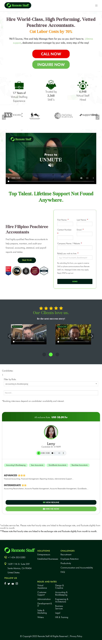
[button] (44, 355)
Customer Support (41, 593)
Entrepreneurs (43, 554)
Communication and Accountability (77, 567)
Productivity (66, 563)
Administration (44, 599)
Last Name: (82, 220)
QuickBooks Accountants (57, 465)
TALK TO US (27, 260)
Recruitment (66, 554)
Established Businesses (47, 559)
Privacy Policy (76, 636)
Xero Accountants (37, 465)
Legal (57, 613)
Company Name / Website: (69, 243)
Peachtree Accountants (79, 465)
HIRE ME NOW (52, 509)
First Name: (63, 220)
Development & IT (44, 604)
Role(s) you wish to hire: (67, 253)
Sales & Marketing (42, 611)
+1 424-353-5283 (16, 557)
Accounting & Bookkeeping (16, 465)
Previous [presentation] (4, 117)
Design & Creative (59, 586)
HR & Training (61, 617)
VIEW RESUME (52, 502)
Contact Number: (64, 232)
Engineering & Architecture (61, 600)
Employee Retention (70, 559)
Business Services (59, 607)
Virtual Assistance (42, 586)
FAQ (63, 572)
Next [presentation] (97, 117)
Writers (40, 617)
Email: (80, 230)
